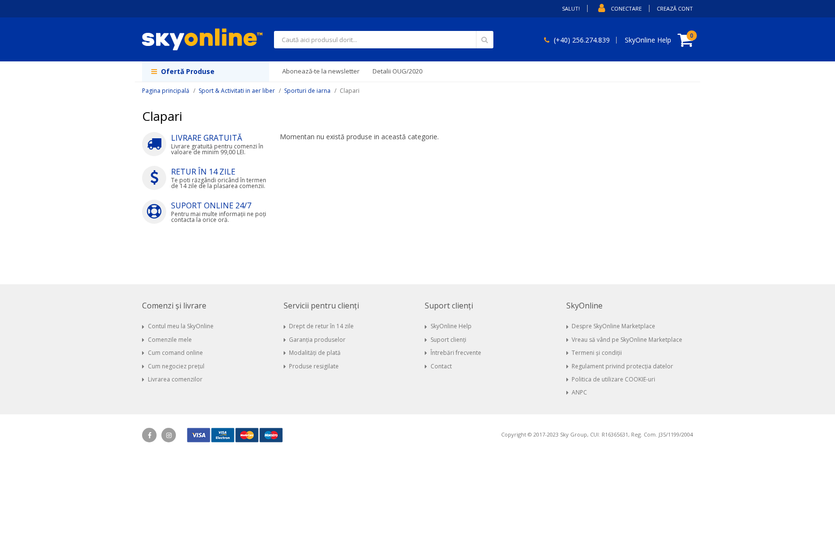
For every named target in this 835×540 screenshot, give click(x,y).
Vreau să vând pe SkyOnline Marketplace (627, 340)
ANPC (579, 392)
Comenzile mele (170, 340)
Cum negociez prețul (176, 366)
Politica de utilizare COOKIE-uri (613, 379)
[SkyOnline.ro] (202, 39)
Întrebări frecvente (456, 353)
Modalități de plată (315, 353)
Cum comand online (175, 353)
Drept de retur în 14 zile (321, 326)
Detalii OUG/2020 (397, 71)
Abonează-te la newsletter (321, 71)
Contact (441, 366)
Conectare (626, 8)
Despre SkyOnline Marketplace (613, 326)
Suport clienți (448, 340)
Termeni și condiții (597, 353)
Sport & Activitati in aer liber (237, 91)
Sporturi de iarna (307, 91)
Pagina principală (165, 91)
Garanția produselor (317, 340)
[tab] (205, 305)
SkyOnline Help (451, 326)
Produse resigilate (314, 366)
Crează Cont (675, 8)
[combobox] (384, 39)
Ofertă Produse (187, 71)
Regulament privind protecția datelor (622, 366)
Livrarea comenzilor (175, 379)
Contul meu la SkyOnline (181, 326)
